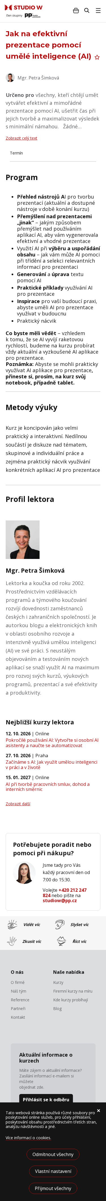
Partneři (18, 1008)
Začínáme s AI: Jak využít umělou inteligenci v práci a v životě (51, 764)
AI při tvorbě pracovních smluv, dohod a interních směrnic (48, 786)
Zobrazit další (18, 804)
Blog (57, 1008)
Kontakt (18, 1017)
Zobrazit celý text (21, 138)
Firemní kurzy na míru (72, 991)
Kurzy (58, 982)
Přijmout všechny (53, 1188)
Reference (20, 1000)
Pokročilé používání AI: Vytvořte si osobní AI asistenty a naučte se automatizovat (52, 742)
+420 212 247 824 (64, 892)
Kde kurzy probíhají (70, 1000)
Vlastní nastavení (53, 1171)
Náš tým (18, 991)
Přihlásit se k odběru (46, 1100)
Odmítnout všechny (53, 1154)
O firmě (18, 982)
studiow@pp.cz (60, 900)
